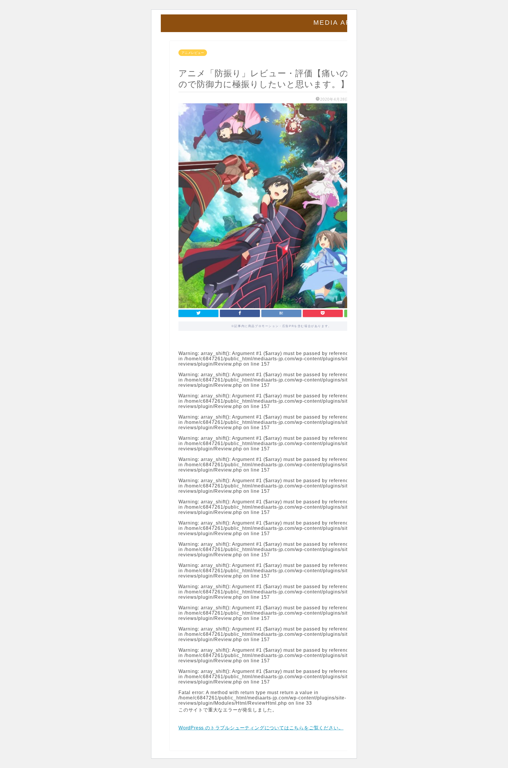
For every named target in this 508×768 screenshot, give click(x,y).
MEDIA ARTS (337, 22)
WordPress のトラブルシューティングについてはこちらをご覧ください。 (260, 727)
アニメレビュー (192, 52)
